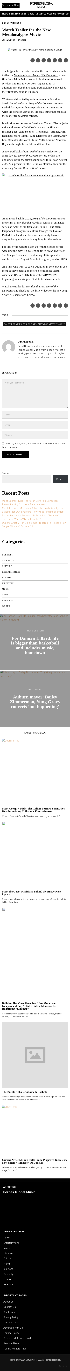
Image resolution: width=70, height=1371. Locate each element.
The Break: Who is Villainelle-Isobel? (21, 519)
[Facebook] (32, 60)
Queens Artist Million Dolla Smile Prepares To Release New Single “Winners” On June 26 (35, 1161)
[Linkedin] (49, 60)
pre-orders (49, 155)
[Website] (19, 363)
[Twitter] (38, 60)
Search (6, 473)
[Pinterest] (44, 60)
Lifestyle (8, 583)
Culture (7, 566)
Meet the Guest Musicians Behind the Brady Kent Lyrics (32, 508)
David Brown (25, 341)
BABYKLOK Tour (24, 275)
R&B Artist (8, 600)
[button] (64, 5)
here (60, 279)
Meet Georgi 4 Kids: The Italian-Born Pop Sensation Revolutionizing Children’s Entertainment (33, 810)
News (5, 595)
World (6, 606)
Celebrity (8, 560)
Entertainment (11, 23)
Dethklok (42, 87)
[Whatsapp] (55, 60)
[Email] (66, 60)
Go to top (63, 1366)
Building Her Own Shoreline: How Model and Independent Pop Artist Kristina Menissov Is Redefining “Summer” (29, 1006)
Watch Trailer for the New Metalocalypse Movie (34, 324)
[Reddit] (60, 60)
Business (7, 555)
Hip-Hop (6, 578)
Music (5, 589)
